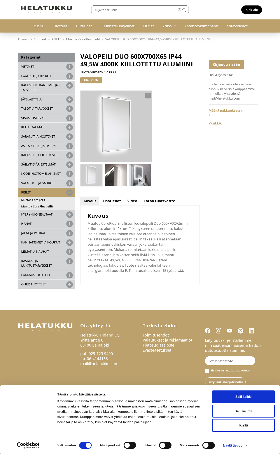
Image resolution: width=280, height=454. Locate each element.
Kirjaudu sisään (226, 64)
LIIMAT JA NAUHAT (35, 251)
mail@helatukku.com (99, 363)
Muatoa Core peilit (33, 200)
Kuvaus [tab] (90, 201)
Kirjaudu (252, 10)
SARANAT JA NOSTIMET (38, 136)
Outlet (148, 26)
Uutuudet (84, 26)
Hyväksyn (230, 370)
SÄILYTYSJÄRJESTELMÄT (38, 164)
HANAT (26, 223)
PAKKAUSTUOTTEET (35, 275)
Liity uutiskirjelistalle (225, 382)
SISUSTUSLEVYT (33, 118)
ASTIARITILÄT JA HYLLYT (39, 146)
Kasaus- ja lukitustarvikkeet (36, 263)
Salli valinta (243, 411)
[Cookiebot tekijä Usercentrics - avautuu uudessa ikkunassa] (28, 445)
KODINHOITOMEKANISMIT (41, 173)
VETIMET (27, 66)
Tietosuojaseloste (158, 345)
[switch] (130, 445)
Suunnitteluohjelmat (118, 26)
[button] (148, 95)
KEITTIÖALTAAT (32, 127)
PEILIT (56, 39)
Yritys (167, 26)
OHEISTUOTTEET (33, 284)
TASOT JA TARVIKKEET (37, 108)
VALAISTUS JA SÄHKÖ (36, 183)
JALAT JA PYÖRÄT (33, 233)
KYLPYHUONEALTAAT (36, 214)
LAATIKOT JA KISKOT (36, 76)
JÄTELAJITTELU (32, 99)
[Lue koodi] (179, 9)
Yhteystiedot (237, 26)
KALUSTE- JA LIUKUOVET (39, 155)
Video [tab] (132, 201)
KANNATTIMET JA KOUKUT (40, 242)
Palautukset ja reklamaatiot (167, 340)
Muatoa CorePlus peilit (83, 39)
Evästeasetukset (157, 350)
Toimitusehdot (156, 335)
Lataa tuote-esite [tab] (159, 201)
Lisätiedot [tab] (112, 201)
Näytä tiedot (232, 445)
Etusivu (38, 26)
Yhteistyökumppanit (201, 26)
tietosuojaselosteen (237, 371)
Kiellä (243, 425)
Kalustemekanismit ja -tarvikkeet (40, 87)
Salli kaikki (243, 397)
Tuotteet (60, 26)
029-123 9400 (101, 353)
